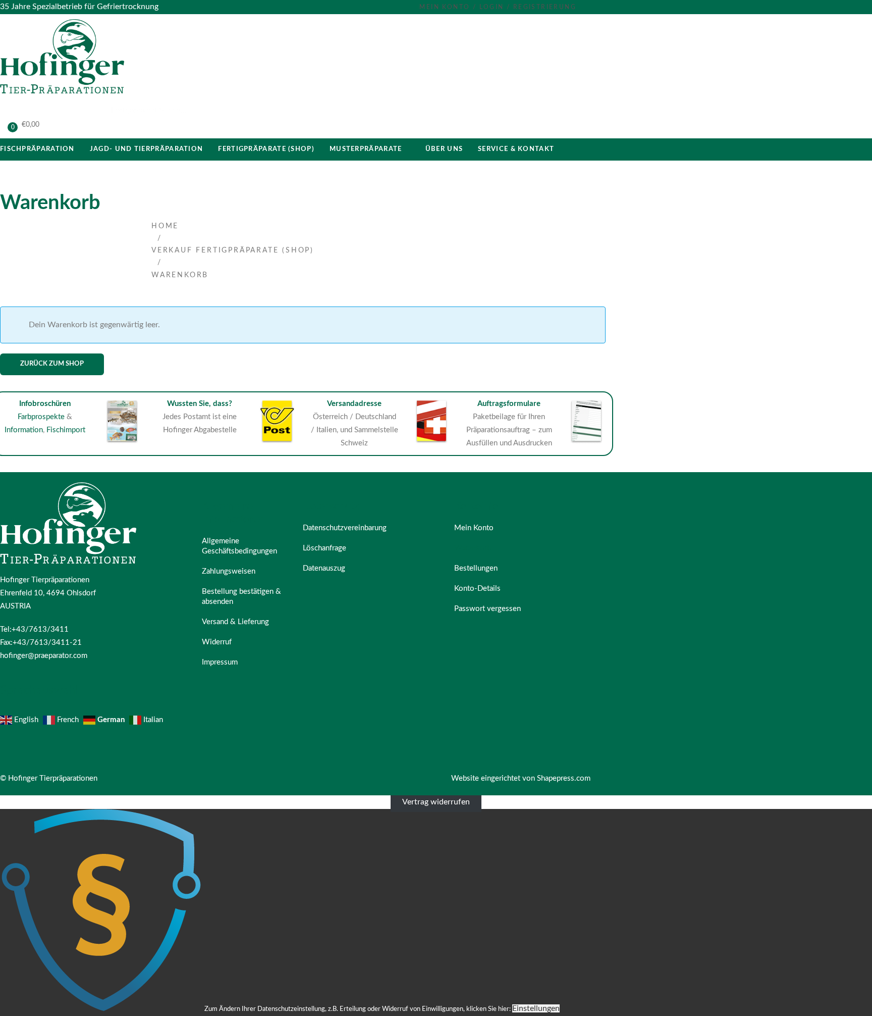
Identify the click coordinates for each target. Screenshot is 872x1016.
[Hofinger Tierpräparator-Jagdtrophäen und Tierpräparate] (62, 96)
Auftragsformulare (508, 404)
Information (24, 430)
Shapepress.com (563, 778)
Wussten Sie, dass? (199, 404)
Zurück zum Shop (52, 364)
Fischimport (65, 430)
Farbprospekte (41, 417)
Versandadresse (354, 404)
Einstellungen (536, 1008)
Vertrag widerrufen (436, 802)
